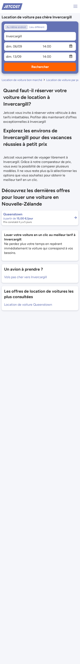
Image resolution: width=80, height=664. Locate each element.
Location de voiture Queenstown (28, 305)
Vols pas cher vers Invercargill (25, 277)
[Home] (12, 6)
